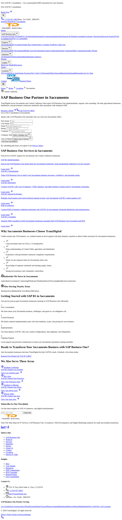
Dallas (51, 73)
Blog (3, 65)
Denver (71, 506)
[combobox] (21, 134)
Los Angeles (16, 73)
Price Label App (59, 45)
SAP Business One (8, 34)
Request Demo (6, 22)
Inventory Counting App (44, 45)
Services (5, 48)
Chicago (57, 73)
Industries (5, 54)
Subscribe (27, 413)
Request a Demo (7, 111)
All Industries (6, 57)
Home (3, 30)
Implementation (38, 36)
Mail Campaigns (79, 51)
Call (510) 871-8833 (27, 111)
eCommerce (36, 57)
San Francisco (26, 73)
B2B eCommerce (16, 45)
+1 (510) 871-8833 (11, 19)
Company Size (6, 135)
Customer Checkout (92, 36)
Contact (4, 81)
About (3, 67)
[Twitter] (5, 428)
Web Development (17, 51)
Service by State (87, 73)
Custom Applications (52, 51)
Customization (49, 36)
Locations (5, 71)
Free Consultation (18, 22)
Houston (46, 73)
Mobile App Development (34, 51)
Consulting (81, 36)
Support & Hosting (70, 36)
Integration (59, 36)
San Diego (25, 506)
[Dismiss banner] (3, 15)
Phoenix (49, 506)
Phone (3, 129)
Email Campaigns (66, 51)
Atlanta (68, 73)
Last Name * (6, 124)
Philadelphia (83, 506)
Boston (78, 73)
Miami (62, 73)
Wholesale (15, 57)
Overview (4, 36)
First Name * (6, 121)
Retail (30, 57)
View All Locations (103, 506)
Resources (18, 65)
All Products (5, 45)
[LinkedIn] (2, 428)
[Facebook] (8, 428)
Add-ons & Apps (106, 36)
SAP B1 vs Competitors (19, 39)
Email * (4, 126)
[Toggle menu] (3, 84)
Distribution (23, 57)
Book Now (5, 12)
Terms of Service (18, 515)
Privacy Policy (37, 146)
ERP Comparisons (13, 470)
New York (92, 506)
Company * (5, 131)
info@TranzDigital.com (17, 494)
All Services (5, 51)
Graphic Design (91, 51)
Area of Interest (7, 139)
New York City (37, 73)
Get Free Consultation (9, 141)
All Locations (6, 73)
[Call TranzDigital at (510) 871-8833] (2, 518)
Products (5, 42)
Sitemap (28, 515)
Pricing (3, 59)
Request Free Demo (8, 356)
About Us (9, 448)
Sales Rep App (29, 45)
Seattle (73, 73)
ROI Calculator (26, 36)
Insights (4, 63)
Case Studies (9, 65)
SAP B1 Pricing (14, 36)
